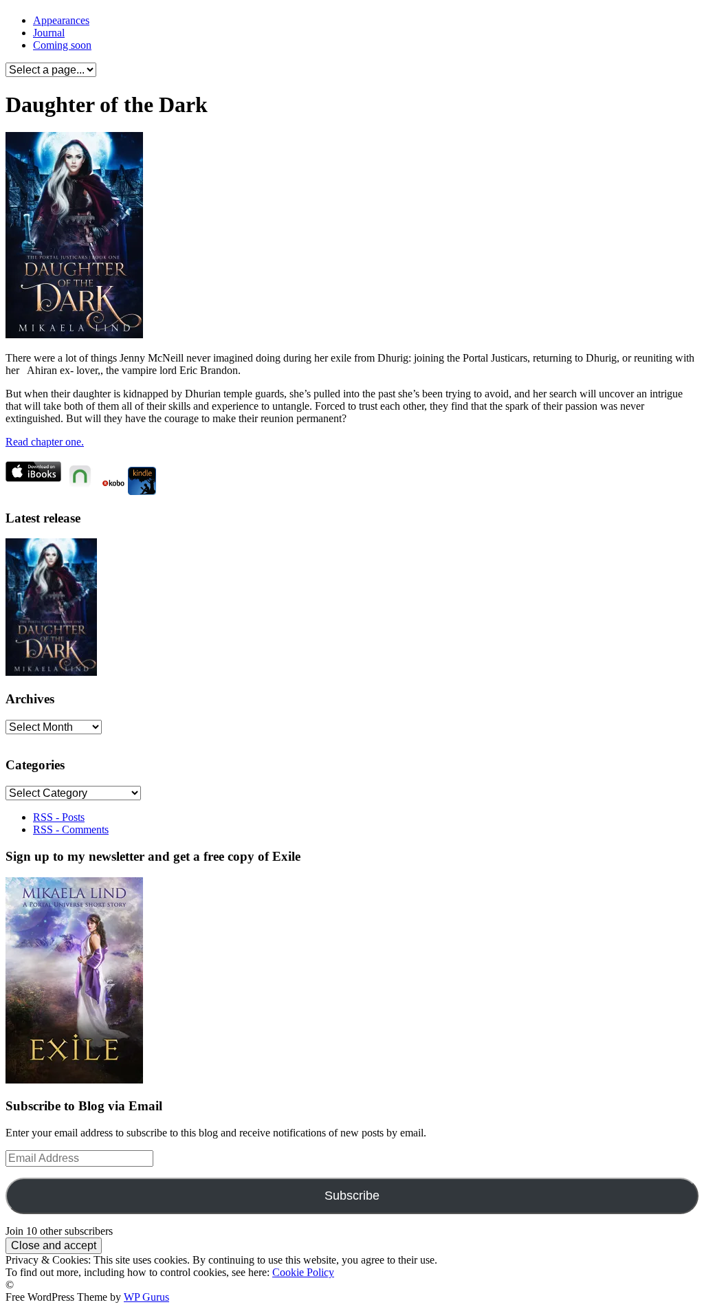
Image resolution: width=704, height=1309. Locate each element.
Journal (49, 32)
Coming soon (62, 45)
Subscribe (352, 1195)
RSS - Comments (71, 829)
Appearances (61, 20)
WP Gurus (146, 1297)
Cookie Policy (303, 1272)
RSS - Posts (59, 817)
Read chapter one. (45, 442)
